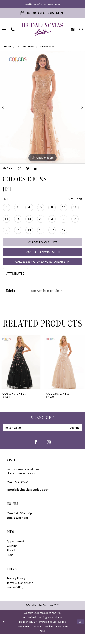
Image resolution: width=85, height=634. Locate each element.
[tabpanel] (42, 107)
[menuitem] (12, 29)
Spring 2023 (46, 46)
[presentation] (20, 362)
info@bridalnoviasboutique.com (28, 489)
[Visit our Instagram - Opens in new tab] (49, 442)
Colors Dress (25, 46)
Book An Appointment (42, 252)
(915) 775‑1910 (17, 481)
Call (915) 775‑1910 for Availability (42, 261)
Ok (81, 621)
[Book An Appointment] (72, 29)
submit (74, 427)
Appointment (15, 541)
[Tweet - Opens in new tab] (19, 168)
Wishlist (12, 545)
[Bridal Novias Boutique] (42, 29)
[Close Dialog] (4, 622)
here (42, 631)
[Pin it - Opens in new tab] (27, 168)
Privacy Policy (16, 578)
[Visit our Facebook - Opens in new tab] (35, 442)
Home (8, 46)
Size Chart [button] (75, 198)
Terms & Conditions (20, 582)
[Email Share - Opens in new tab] (35, 168)
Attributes (15, 273)
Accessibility (15, 587)
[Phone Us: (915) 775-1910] (12, 29)
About (11, 550)
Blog (10, 555)
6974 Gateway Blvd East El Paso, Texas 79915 (23, 471)
